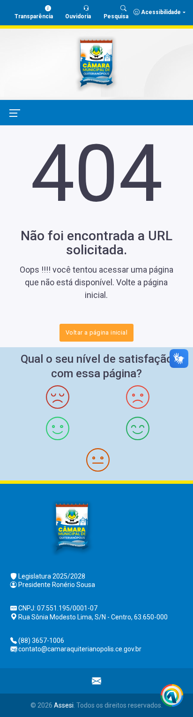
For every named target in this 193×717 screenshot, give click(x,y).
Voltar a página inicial (96, 332)
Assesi (64, 705)
